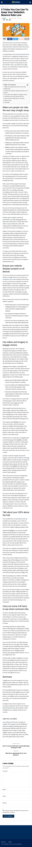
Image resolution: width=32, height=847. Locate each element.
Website (5, 803)
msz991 (4, 18)
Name (4, 789)
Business (7, 6)
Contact (10, 841)
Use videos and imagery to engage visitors (16, 94)
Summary (7, 102)
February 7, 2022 (12, 18)
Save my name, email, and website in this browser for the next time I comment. (16, 811)
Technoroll (3, 841)
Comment (5, 771)
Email (4, 796)
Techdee (6, 844)
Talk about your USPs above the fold (14, 96)
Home (2, 6)
